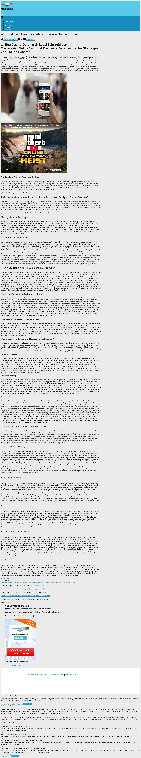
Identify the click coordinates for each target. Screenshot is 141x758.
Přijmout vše (27, 704)
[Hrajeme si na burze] (7, 9)
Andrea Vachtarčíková (10, 40)
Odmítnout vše (18, 704)
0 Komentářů (30, 40)
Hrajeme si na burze (16, 665)
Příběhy (7, 23)
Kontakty (8, 29)
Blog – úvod (9, 21)
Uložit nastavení (6, 754)
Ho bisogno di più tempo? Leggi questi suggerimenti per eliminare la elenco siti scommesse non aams (38, 582)
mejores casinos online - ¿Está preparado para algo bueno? (22, 589)
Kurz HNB (8, 25)
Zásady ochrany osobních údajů (37, 674)
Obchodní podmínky (57, 674)
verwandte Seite (31, 206)
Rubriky (7, 27)
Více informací (38, 701)
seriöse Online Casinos (77, 187)
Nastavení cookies (7, 704)
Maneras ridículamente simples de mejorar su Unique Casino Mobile (25, 596)
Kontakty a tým (70, 674)
